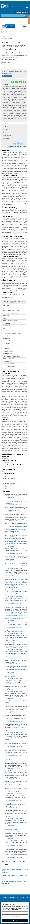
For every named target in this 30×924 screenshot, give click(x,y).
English (4, 32)
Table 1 (12, 297)
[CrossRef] (8, 504)
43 (2, 392)
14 (11, 302)
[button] (27, 7)
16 (12, 302)
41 (13, 302)
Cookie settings (15, 913)
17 (24, 289)
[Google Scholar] (10, 497)
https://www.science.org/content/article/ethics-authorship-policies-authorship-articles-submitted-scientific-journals (16, 528)
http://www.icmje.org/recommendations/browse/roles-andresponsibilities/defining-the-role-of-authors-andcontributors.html (16, 541)
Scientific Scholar (9, 897)
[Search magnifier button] (27, 15)
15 (23, 289)
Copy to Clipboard (7, 75)
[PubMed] (13, 504)
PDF (25, 26)
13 (16, 233)
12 (6, 190)
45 (11, 412)
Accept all (15, 920)
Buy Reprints (10, 26)
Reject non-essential (15, 916)
